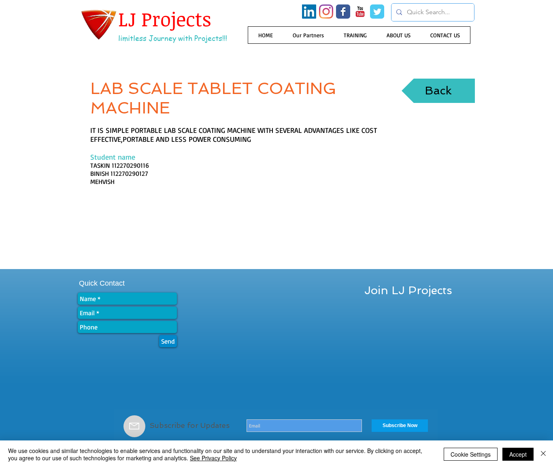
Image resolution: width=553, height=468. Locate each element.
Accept (518, 454)
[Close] (543, 454)
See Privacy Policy (213, 458)
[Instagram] (326, 11)
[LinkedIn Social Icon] (309, 11)
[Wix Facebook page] (343, 11)
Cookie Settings (471, 454)
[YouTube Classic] (360, 11)
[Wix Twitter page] (377, 11)
